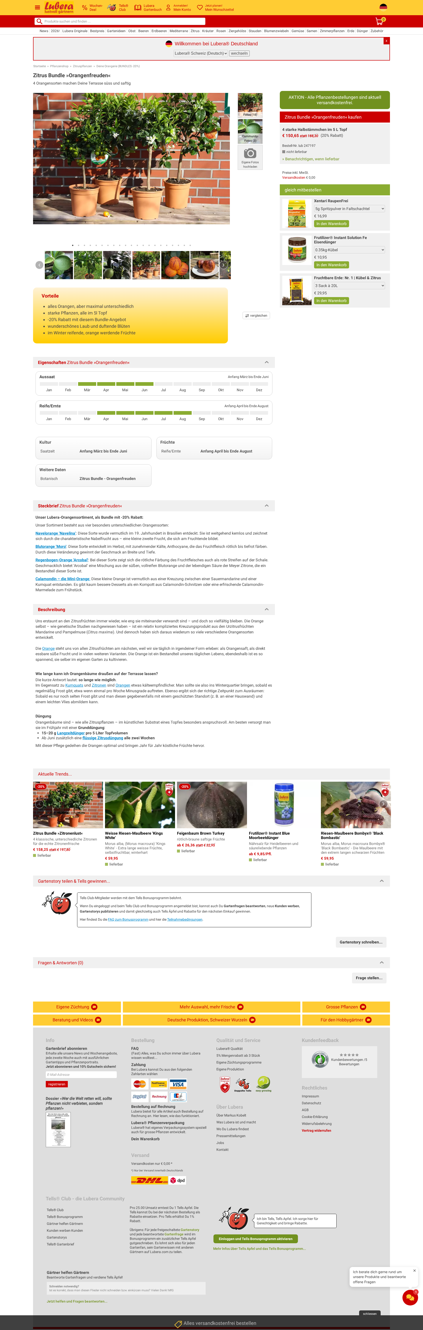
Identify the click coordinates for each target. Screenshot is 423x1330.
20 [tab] (184, 245)
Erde (350, 31)
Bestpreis (97, 31)
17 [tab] (166, 245)
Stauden (255, 31)
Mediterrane (179, 31)
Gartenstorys (57, 1237)
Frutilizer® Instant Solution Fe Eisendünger (340, 239)
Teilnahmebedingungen (184, 919)
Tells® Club (55, 1210)
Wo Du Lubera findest (232, 1129)
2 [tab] (78, 245)
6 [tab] (102, 245)
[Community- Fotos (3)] (250, 131)
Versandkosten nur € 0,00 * (151, 1164)
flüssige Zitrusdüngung (102, 738)
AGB (305, 1110)
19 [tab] (178, 245)
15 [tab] (155, 245)
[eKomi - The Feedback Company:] (320, 1059)
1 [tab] (72, 245)
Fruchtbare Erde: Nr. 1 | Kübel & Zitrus (347, 278)
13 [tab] (143, 245)
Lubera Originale (74, 31)
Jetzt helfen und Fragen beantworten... (77, 1301)
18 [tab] (172, 245)
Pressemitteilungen (231, 1136)
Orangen (123, 685)
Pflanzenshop (59, 66)
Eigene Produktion (230, 1069)
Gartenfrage (174, 1234)
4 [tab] (90, 245)
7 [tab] (108, 245)
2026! (55, 31)
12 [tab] (137, 245)
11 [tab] (131, 245)
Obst (132, 31)
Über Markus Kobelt (231, 1115)
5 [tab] (96, 245)
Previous (39, 265)
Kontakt (222, 1150)
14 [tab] (149, 245)
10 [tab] (125, 245)
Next (223, 265)
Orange (48, 648)
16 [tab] (160, 245)
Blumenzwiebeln (276, 31)
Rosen (221, 31)
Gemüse (298, 31)
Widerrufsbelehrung (317, 1124)
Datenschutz (311, 1103)
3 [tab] (84, 245)
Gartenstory (190, 1230)
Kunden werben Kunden (65, 1230)
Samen (312, 31)
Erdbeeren (159, 31)
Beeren (143, 31)
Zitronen (99, 685)
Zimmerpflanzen (332, 31)
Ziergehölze (237, 31)
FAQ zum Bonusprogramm (128, 919)
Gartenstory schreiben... (361, 942)
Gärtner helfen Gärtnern (65, 1224)
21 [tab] (190, 245)
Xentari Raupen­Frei (331, 201)
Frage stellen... (369, 978)
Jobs (220, 1143)
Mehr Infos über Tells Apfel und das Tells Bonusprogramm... (259, 1249)
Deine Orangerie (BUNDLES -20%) (118, 66)
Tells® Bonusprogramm (65, 1217)
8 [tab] (113, 245)
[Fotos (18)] (250, 105)
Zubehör (377, 31)
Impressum (310, 1096)
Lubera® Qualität (229, 1049)
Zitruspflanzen (82, 66)
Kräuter (208, 31)
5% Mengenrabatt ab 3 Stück (238, 1055)
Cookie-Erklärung (315, 1117)
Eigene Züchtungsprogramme (238, 1062)
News (44, 31)
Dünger (362, 31)
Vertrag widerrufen (316, 1130)
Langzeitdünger (71, 733)
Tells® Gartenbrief (60, 1244)
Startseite (39, 66)
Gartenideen (116, 31)
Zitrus (195, 31)
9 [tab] (119, 245)
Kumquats (74, 685)
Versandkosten (293, 177)
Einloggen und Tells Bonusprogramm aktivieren (256, 1239)
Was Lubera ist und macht (236, 1122)
